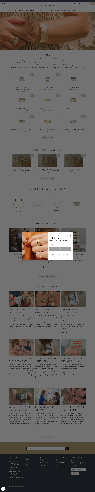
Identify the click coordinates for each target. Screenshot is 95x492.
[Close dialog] (70, 234)
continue (60, 249)
